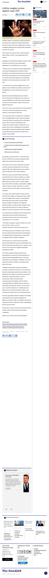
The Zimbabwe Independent (40, 550)
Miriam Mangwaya (37, 38)
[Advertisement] (16, 404)
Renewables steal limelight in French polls (40, 533)
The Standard (37, 552)
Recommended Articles (12, 517)
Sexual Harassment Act (19, 327)
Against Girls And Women (8, 327)
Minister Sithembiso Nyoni (8, 324)
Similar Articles (11, 470)
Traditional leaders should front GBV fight (13, 149)
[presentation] (6, 510)
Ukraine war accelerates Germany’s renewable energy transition (19, 534)
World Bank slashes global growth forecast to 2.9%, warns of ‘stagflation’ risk (8, 536)
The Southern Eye (37, 553)
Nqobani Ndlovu (37, 47)
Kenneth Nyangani (37, 58)
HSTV (35, 555)
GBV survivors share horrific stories (12, 152)
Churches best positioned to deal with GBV (13, 142)
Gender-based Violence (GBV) (21, 324)
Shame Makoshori (37, 26)
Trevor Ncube (36, 72)
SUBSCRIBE (7, 559)
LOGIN (45, 1)
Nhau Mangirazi (37, 27)
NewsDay (36, 549)
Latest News (38, 7)
